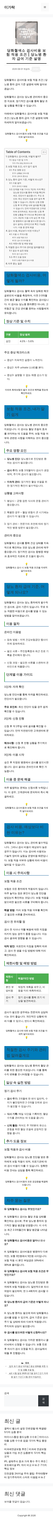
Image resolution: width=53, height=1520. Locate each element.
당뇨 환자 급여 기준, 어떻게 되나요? (25, 179)
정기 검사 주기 (22, 254)
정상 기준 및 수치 (20, 160)
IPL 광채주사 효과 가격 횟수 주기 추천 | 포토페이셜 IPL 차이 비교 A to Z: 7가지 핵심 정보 (25, 1465)
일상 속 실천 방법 (20, 250)
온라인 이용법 (22, 186)
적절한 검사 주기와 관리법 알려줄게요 (26, 247)
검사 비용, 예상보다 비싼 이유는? (24, 230)
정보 (27, 1363)
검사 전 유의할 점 (23, 240)
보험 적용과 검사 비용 (25, 260)
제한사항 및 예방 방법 (23, 243)
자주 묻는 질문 (15, 263)
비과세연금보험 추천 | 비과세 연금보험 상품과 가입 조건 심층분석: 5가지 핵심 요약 (25, 1453)
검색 (6, 1393)
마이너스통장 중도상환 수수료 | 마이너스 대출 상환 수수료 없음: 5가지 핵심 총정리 (26, 1441)
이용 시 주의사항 (20, 234)
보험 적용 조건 (22, 237)
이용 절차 (17, 183)
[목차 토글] (42, 152)
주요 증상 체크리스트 (24, 163)
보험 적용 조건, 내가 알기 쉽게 (22, 166)
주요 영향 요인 (19, 170)
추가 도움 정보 (19, 257)
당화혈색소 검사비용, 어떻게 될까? (24, 156)
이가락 (9, 7)
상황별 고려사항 (23, 173)
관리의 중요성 (22, 176)
